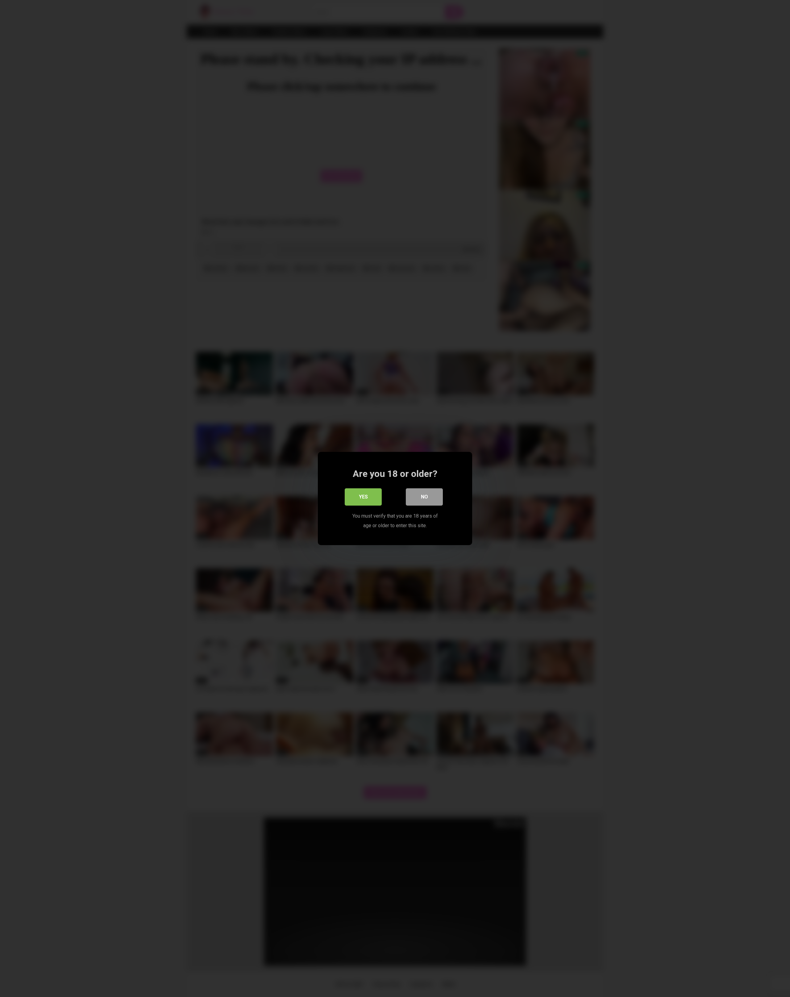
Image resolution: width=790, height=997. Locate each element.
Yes (363, 497)
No (424, 497)
